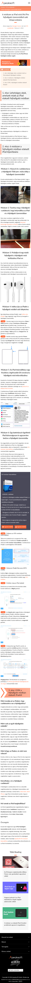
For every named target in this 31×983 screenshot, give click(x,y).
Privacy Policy (15, 981)
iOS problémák (10, 7)
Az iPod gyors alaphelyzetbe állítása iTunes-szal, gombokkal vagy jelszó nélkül (15, 874)
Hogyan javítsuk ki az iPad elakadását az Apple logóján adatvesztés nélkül (12, 899)
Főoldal (3, 7)
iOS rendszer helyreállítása (8, 474)
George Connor (16, 26)
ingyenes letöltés (8, 526)
